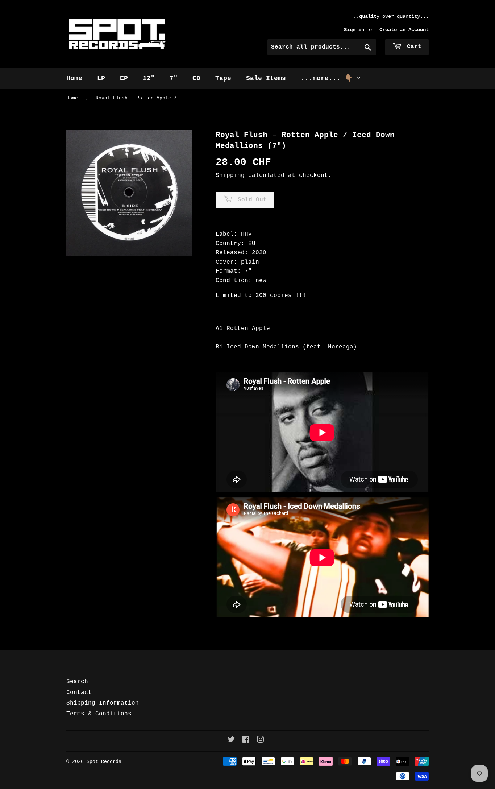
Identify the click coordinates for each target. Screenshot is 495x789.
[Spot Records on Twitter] (231, 741)
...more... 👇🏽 (329, 78)
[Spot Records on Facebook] (246, 741)
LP (101, 78)
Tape (223, 78)
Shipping (230, 175)
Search (77, 681)
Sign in (354, 30)
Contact (79, 692)
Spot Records (104, 761)
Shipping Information (102, 703)
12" (149, 78)
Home (74, 78)
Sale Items (266, 78)
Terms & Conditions (99, 714)
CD (196, 78)
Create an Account (404, 30)
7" (174, 78)
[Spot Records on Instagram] (260, 741)
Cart (412, 47)
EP (124, 78)
